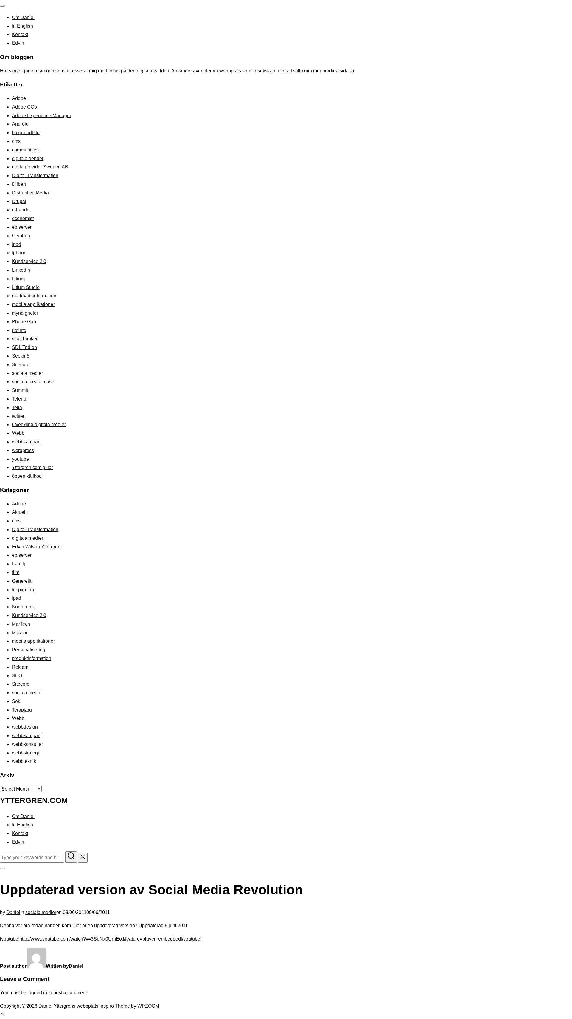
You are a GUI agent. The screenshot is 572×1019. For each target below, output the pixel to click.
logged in (37, 992)
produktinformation (31, 658)
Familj (18, 563)
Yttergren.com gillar (32, 467)
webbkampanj (27, 441)
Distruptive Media (30, 192)
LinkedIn (21, 270)
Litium (18, 278)
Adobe (19, 98)
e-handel (21, 209)
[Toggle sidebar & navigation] (2, 868)
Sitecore (20, 364)
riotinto (19, 330)
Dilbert (19, 184)
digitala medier (27, 538)
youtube (20, 459)
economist (23, 218)
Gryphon (21, 235)
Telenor (20, 398)
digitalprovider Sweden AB (40, 166)
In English (22, 26)
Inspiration (23, 589)
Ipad (16, 244)
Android (20, 123)
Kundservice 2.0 (29, 261)
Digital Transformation (35, 175)
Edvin (18, 43)
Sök (16, 701)
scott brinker (25, 338)
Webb (18, 433)
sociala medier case (33, 381)
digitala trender (27, 158)
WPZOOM (148, 1006)
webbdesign (25, 726)
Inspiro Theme (115, 1006)
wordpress (23, 450)
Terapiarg (22, 709)
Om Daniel (23, 17)
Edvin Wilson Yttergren (36, 546)
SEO (17, 675)
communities (25, 149)
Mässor (19, 632)
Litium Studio (26, 287)
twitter (18, 416)
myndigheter (25, 313)
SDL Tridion (24, 347)
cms (16, 141)
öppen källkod (27, 476)
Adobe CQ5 (24, 106)
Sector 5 (20, 355)
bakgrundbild (26, 132)
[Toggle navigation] (2, 6)
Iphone (19, 252)
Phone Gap (24, 321)
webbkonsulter (27, 744)
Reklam (20, 666)
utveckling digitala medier (39, 424)
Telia (17, 407)
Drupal (19, 201)
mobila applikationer (33, 304)
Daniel (13, 912)
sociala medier (27, 373)
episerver (22, 227)
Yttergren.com (34, 800)
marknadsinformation (34, 295)
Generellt (21, 581)
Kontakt (20, 34)
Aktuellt (20, 512)
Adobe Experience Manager (41, 115)
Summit (20, 390)
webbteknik (24, 761)
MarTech (21, 624)
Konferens (23, 606)
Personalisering (28, 649)
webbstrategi (25, 752)
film (15, 572)
